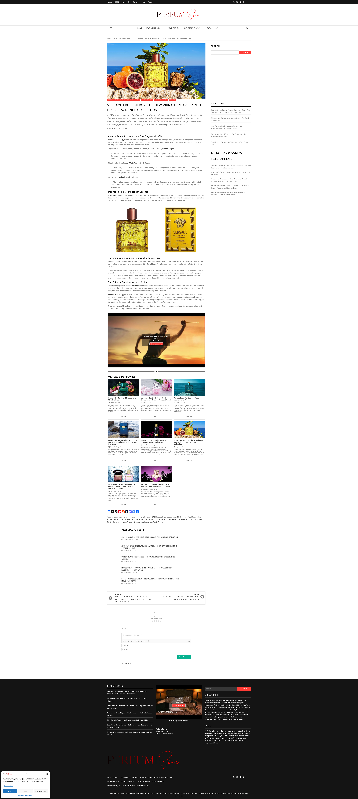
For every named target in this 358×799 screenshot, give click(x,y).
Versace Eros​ (132, 522)
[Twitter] (232, 2)
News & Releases (152, 28)
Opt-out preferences (143, 781)
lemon (124, 519)
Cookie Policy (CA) (158, 781)
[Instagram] (236, 2)
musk (175, 519)
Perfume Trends (171, 28)
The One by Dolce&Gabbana (179, 720)
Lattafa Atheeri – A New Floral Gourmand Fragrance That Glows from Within (228, 193)
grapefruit (117, 519)
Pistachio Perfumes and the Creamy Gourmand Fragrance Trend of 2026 (129, 733)
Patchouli (121, 177)
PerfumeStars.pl (161, 729)
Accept (10, 791)
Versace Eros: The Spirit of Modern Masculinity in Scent (187, 399)
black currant (182, 517)
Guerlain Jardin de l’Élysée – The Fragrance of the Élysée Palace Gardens (129, 714)
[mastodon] (249, 2)
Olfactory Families (192, 28)
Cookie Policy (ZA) (128, 786)
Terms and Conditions (148, 777)
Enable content (156, 344)
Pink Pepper (123, 163)
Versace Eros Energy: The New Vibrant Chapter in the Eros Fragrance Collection (188, 442)
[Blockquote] (139, 641)
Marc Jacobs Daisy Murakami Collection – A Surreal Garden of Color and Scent (230, 180)
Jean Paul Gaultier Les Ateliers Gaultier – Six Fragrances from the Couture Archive (227, 127)
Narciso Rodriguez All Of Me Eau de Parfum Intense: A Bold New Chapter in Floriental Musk (132, 598)
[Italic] (126, 641)
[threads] (246, 2)
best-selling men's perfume (166, 517)
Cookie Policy (21, 795)
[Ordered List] (133, 641)
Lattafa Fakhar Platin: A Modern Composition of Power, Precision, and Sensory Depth (230, 186)
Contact (115, 777)
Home (124, 2)
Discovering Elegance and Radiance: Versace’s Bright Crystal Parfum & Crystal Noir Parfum (121, 486)
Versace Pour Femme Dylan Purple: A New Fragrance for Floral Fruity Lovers (155, 485)
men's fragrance (167, 519)
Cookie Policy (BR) (142, 786)
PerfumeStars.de (162, 731)
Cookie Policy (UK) (127, 781)
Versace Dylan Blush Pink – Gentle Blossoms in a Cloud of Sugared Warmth (156, 399)
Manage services (8, 786)
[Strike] (131, 641)
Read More (123, 416)
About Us (151, 2)
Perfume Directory (139, 2)
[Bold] (123, 641)
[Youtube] (242, 2)
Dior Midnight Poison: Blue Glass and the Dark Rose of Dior (127, 720)
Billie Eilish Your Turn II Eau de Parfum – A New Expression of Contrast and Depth (231, 166)
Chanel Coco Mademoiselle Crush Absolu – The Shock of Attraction (149, 537)
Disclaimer (135, 777)
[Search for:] (221, 689)
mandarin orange (154, 519)
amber (114, 517)
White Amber (134, 163)
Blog (129, 2)
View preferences (40, 791)
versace (124, 522)
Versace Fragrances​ (145, 522)
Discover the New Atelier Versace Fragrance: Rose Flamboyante (153, 441)
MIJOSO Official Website (164, 733)
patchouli (189, 519)
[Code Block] (141, 641)
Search (245, 52)
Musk (128, 177)
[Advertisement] (231, 70)
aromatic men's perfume (126, 517)
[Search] (247, 28)
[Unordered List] (136, 641)
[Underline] (128, 641)
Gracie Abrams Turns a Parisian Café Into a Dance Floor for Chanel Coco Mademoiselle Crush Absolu (230, 111)
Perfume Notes (213, 28)
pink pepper (197, 519)
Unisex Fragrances (161, 100)
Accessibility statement (165, 777)
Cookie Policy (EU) (113, 781)
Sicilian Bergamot (169, 149)
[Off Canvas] (111, 28)
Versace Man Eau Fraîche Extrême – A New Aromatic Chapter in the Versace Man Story (122, 442)
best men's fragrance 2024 (146, 517)
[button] (47, 774)
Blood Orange (192, 517)
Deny (25, 791)
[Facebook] (229, 2)
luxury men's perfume (139, 519)
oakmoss (181, 519)
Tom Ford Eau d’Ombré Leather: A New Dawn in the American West (181, 596)
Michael (112, 128)
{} (146, 641)
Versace (172, 100)
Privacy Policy (28, 795)
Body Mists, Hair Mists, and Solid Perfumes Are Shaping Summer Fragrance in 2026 (129, 726)
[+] (149, 641)
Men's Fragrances (133, 100)
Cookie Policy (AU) (113, 786)
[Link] (144, 641)
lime (128, 519)
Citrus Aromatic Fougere (116, 100)
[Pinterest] (239, 2)
